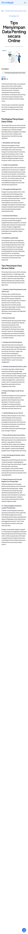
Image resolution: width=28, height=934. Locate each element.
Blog (2, 11)
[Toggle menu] (25, 2)
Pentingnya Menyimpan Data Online (15, 72)
